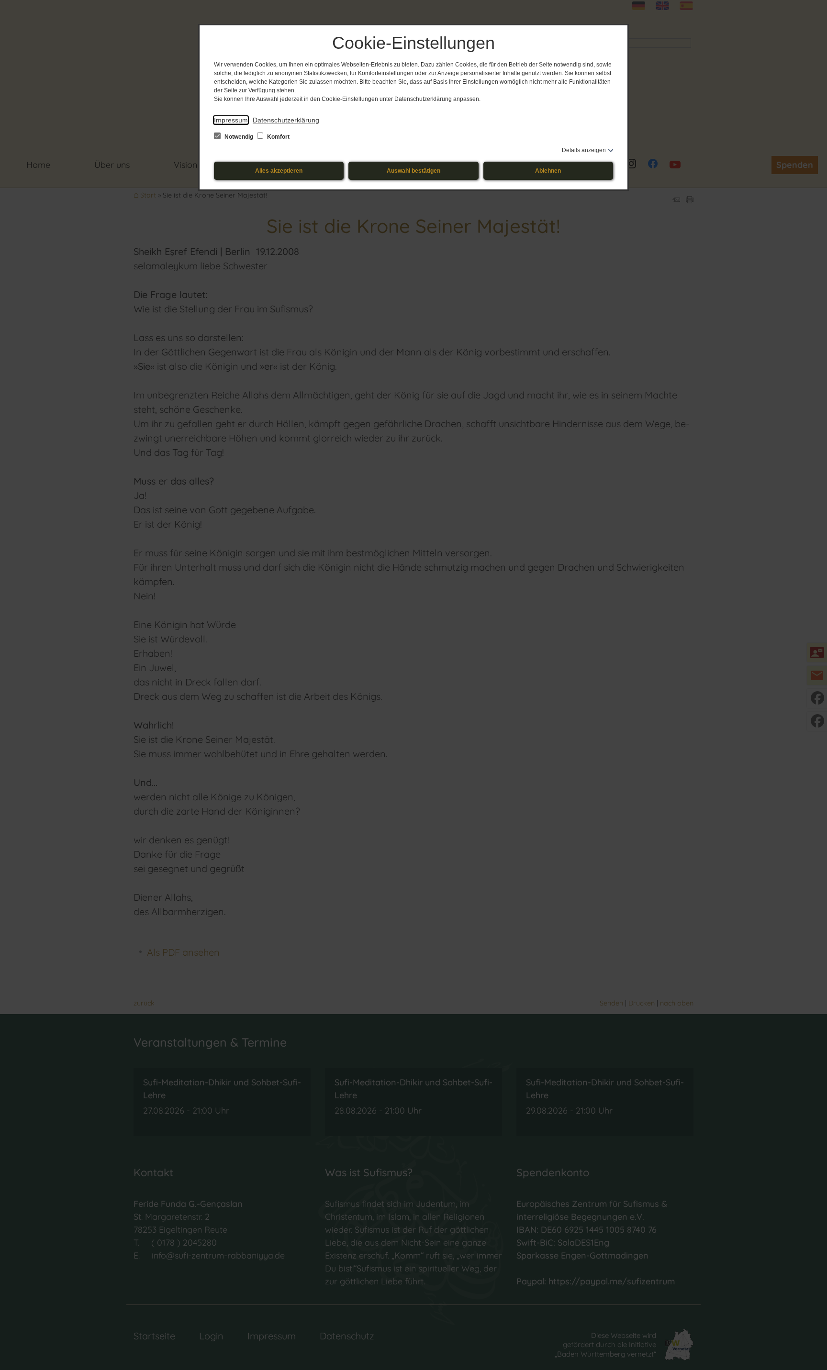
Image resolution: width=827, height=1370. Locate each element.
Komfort (278, 136)
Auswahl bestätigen (413, 170)
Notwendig (239, 136)
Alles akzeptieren (278, 170)
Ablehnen (548, 170)
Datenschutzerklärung (286, 120)
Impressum (231, 120)
